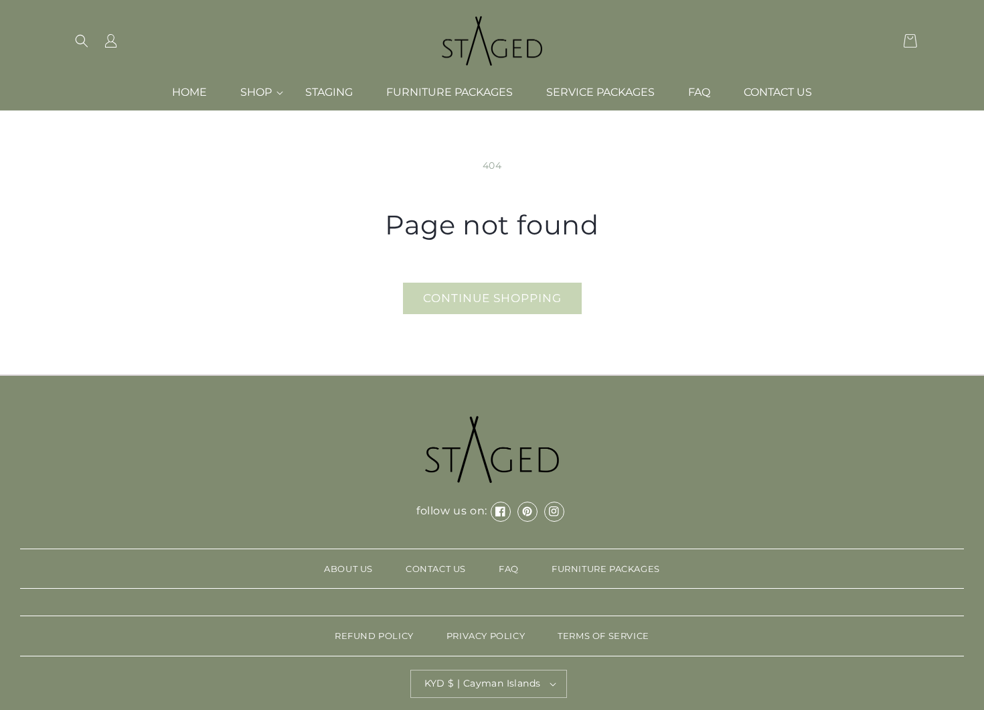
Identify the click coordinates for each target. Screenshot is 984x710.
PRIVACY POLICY (485, 635)
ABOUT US (348, 568)
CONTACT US (436, 568)
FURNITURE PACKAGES (606, 568)
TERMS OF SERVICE (603, 635)
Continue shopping (492, 298)
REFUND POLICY (374, 635)
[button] (81, 41)
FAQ (509, 568)
